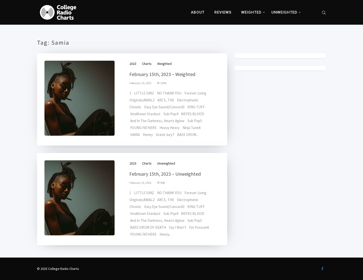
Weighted (251, 12)
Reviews (222, 12)
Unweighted (284, 12)
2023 (132, 63)
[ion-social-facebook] (322, 268)
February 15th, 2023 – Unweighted (165, 174)
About (197, 12)
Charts (147, 63)
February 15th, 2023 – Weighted (162, 74)
